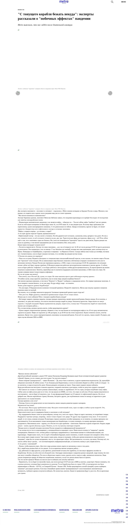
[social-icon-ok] (11, 522)
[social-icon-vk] (4, 522)
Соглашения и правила (45, 510)
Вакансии (77, 510)
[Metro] (63, 2)
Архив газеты (91, 510)
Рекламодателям (22, 510)
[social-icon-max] (14, 522)
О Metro (7, 510)
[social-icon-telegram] (7, 522)
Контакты (64, 510)
